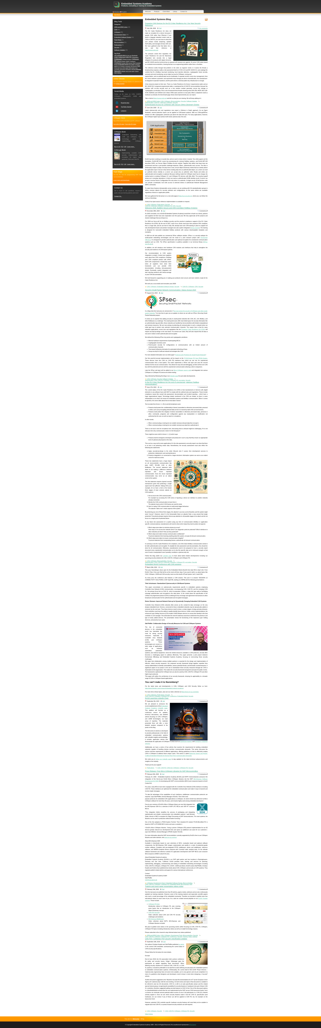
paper (127, 68)
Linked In (123, 111)
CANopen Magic (121, 61)
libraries (123, 66)
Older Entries (149, 1014)
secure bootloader (136, 69)
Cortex (123, 63)
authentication (149, 102)
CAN (162, 101)
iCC (118, 66)
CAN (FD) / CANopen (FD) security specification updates (166, 939)
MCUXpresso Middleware (156, 919)
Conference (173, 696)
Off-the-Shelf (116, 67)
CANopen (167, 101)
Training (185, 936)
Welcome (148, 11)
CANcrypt (163, 102)
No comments (203, 28)
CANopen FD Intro (153, 904)
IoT (120, 66)
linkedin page (174, 376)
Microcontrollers (175, 101)
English (124, 12)
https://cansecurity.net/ (151, 50)
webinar (195, 936)
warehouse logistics (186, 741)
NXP (191, 884)
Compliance (132, 61)
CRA (174, 206)
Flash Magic (118, 40)
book (130, 55)
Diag (134, 63)
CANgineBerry (135, 57)
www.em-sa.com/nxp (170, 837)
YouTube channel (126, 107)
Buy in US (117, 146)
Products (156, 11)
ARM (115, 55)
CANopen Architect (126, 59)
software (123, 71)
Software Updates (191, 101)
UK (125, 146)
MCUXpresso (185, 884)
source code (128, 71)
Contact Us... (118, 196)
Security (183, 101)
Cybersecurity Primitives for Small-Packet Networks (190, 355)
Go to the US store (118, 124)
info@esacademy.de (151, 880)
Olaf (160, 28)
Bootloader (135, 55)
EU (122, 146)
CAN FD (156, 102)
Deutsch (117, 12)
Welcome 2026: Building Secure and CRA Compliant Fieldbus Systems (171, 208)
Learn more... (131, 146)
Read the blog (125, 103)
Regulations (128, 69)
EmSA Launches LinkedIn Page (156, 698)
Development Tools (159, 883)
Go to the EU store (130, 124)
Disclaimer (193, 1024)
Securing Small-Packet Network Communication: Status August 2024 (170, 290)
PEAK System (132, 68)
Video (190, 936)
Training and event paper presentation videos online (164, 886)
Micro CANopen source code (182, 370)
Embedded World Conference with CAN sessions (163, 564)
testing (133, 71)
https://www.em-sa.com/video (190, 692)
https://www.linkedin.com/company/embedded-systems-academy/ (164, 688)
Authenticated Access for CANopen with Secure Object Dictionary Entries (172, 105)
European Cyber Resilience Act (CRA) (193, 329)
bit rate (127, 55)
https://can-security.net (185, 196)
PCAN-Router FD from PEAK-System (195, 358)
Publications (160, 204)
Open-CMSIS (122, 67)
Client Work (166, 11)
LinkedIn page (167, 555)
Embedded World (182, 696)
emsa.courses (195, 227)
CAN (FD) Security (153, 912)
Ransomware (122, 69)
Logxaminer (128, 66)
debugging (130, 63)
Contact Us (183, 11)
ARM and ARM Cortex (153, 101)
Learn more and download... (121, 180)
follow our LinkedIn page (163, 759)
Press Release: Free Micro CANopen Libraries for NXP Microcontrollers (171, 771)
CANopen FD (168, 206)
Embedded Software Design (165, 286)
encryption (182, 380)
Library (175, 11)
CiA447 (128, 61)
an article (181, 944)
